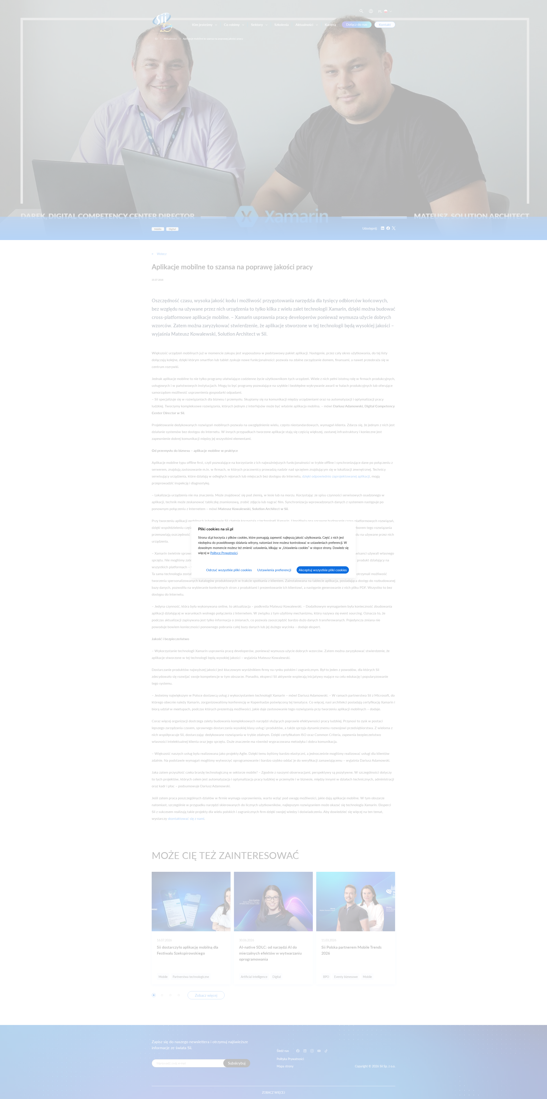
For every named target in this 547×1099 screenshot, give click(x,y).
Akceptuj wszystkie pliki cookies (323, 570)
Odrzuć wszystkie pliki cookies (229, 570)
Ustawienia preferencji (274, 570)
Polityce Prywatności (223, 553)
